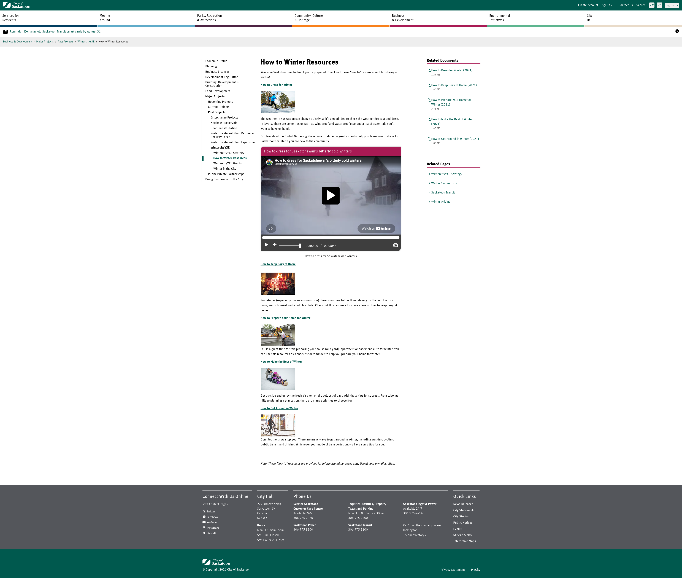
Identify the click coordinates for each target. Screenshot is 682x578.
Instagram (213, 527)
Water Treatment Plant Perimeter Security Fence (232, 135)
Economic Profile (216, 61)
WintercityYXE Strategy (228, 153)
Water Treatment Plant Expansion (233, 142)
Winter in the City (224, 168)
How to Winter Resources (230, 158)
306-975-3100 (358, 529)
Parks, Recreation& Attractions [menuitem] (209, 18)
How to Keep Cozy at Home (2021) (454, 85)
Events (457, 529)
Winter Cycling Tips (444, 183)
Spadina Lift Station (224, 128)
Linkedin (212, 533)
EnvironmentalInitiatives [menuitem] (499, 18)
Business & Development (17, 41)
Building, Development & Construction (222, 84)
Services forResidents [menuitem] (10, 18)
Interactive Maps (464, 541)
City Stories (461, 516)
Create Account (588, 5)
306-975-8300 (303, 529)
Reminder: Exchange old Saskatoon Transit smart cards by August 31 (55, 31)
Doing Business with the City (224, 179)
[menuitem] (228, 61)
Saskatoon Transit (443, 192)
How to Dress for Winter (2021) (451, 70)
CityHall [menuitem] (589, 18)
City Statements (464, 510)
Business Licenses (217, 71)
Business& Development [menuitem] (402, 18)
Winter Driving (440, 201)
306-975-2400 (358, 518)
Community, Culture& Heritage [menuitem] (308, 18)
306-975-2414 (413, 513)
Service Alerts (462, 535)
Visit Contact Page (214, 504)
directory (418, 535)
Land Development (217, 91)
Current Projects (218, 107)
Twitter (211, 511)
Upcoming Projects (220, 101)
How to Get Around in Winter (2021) (455, 139)
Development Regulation (221, 77)
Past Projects (65, 41)
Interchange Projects (224, 117)
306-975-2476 (303, 518)
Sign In (605, 5)
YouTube (212, 522)
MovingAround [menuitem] (105, 18)
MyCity (475, 569)
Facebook (212, 517)
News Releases (463, 504)
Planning (211, 66)
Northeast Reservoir (224, 123)
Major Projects (45, 41)
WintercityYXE (85, 41)
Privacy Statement (452, 569)
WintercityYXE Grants (227, 163)
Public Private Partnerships (226, 174)
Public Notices (462, 522)
